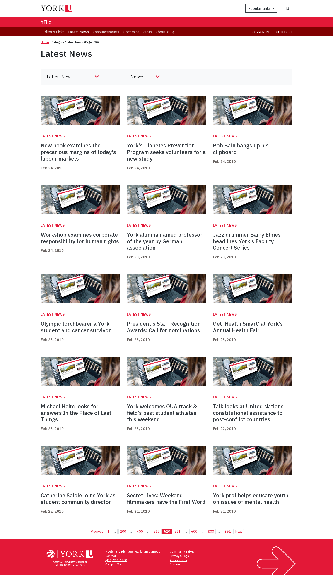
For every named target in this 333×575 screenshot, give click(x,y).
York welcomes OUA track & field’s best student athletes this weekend (162, 413)
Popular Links (260, 8)
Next (238, 531)
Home (45, 42)
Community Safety (182, 551)
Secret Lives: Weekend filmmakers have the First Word (166, 498)
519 (157, 531)
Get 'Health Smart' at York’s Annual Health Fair (248, 327)
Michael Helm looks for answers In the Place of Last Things (76, 413)
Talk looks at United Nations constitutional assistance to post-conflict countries (248, 413)
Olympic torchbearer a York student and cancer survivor (76, 327)
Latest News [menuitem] (78, 32)
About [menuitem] (164, 32)
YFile (46, 22)
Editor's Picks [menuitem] (54, 32)
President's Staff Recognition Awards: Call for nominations (164, 327)
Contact (284, 32)
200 (123, 531)
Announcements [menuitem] (105, 32)
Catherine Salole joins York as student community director (78, 498)
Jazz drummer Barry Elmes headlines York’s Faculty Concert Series (247, 241)
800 (211, 531)
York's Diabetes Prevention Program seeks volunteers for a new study (166, 152)
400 (140, 531)
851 (228, 531)
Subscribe (260, 32)
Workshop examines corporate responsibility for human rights (80, 238)
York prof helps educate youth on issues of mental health (250, 498)
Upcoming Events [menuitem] (137, 32)
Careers (175, 564)
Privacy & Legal (180, 556)
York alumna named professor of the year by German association (165, 241)
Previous (97, 531)
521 (177, 531)
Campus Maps (114, 564)
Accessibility (178, 560)
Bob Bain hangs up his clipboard (241, 149)
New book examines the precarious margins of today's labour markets (78, 152)
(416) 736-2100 (116, 560)
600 (194, 531)
